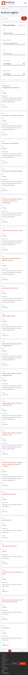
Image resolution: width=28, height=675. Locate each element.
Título (3, 83)
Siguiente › (23, 651)
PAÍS (4, 30)
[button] (25, 3)
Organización (5, 96)
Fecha (3, 104)
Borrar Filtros (21, 25)
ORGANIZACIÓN (7, 40)
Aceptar (23, 663)
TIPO (4, 50)
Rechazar (15, 663)
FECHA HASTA (6, 70)
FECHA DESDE (6, 60)
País (3, 90)
